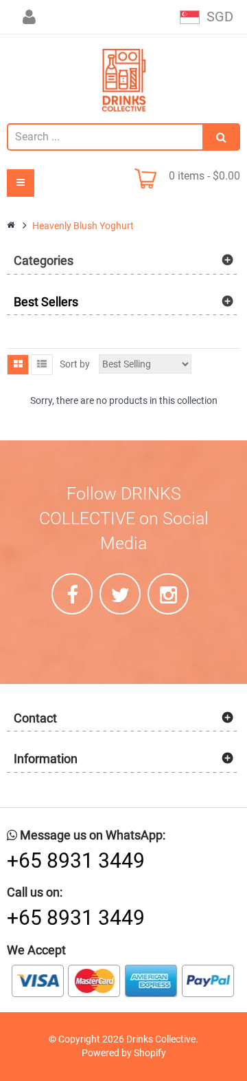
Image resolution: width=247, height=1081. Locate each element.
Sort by (75, 364)
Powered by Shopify (124, 1052)
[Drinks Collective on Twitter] (120, 593)
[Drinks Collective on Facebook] (72, 593)
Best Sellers (46, 302)
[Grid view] (18, 364)
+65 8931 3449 (76, 860)
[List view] (42, 364)
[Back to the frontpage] (12, 225)
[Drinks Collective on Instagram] (168, 593)
